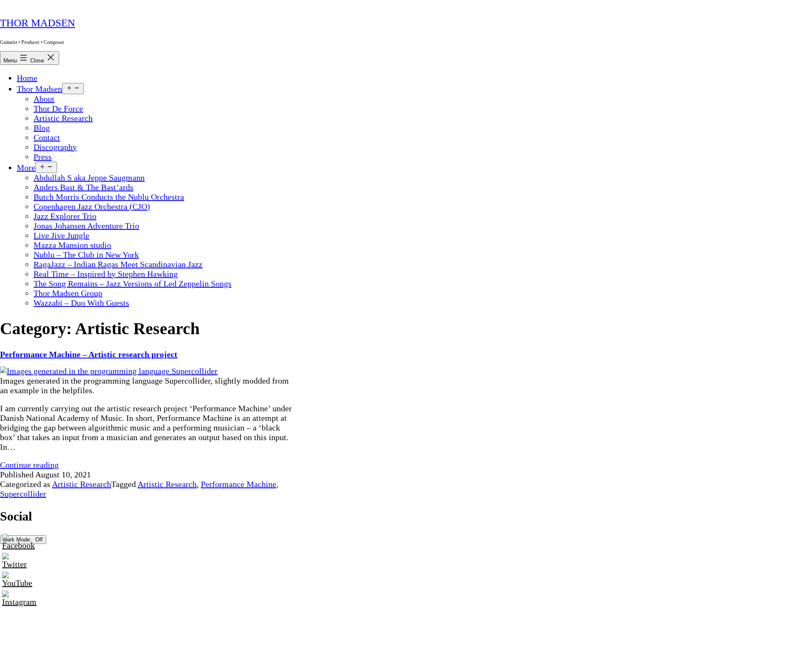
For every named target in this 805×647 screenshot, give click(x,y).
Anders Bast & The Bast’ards (83, 187)
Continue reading (29, 464)
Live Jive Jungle (61, 235)
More (26, 167)
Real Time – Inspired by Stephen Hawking (106, 273)
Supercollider (23, 493)
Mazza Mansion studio (72, 245)
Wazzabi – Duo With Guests (81, 302)
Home (27, 77)
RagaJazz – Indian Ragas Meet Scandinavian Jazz (118, 264)
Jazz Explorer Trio (65, 216)
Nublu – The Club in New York (86, 254)
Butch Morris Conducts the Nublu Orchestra (109, 196)
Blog (42, 127)
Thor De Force (58, 108)
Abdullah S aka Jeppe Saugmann (89, 177)
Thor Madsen (37, 22)
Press (43, 156)
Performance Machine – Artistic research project (88, 354)
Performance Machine (238, 484)
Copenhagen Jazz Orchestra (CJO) (92, 206)
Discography (55, 147)
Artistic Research (63, 118)
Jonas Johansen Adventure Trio (86, 225)
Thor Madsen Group (68, 293)
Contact (47, 137)
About (44, 98)
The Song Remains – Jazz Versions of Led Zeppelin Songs (132, 283)
